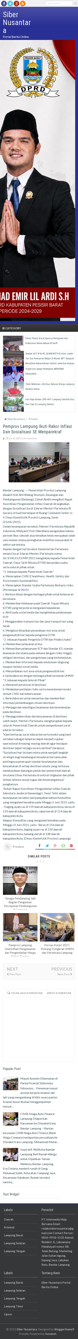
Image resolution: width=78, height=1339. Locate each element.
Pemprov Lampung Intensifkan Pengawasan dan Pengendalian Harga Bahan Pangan (20, 950)
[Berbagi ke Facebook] (39, 846)
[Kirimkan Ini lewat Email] (63, 846)
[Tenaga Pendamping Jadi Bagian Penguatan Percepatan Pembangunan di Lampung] (20, 893)
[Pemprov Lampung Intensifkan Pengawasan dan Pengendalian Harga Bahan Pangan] (20, 940)
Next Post (64, 974)
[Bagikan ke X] (47, 846)
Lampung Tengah (14, 1251)
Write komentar (58, 993)
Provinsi (18, 846)
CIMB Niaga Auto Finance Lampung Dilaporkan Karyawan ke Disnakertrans (38, 1118)
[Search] (75, 3)
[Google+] (16, 3)
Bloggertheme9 (64, 1329)
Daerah (8, 1219)
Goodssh (50, 1333)
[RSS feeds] (23, 3)
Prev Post (15, 974)
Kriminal (9, 1227)
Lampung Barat (13, 1235)
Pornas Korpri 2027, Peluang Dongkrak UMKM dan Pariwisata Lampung (57, 948)
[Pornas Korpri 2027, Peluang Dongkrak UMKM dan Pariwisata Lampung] (57, 940)
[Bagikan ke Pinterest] (71, 846)
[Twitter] (10, 3)
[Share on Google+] (55, 846)
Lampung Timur (13, 1306)
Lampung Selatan (14, 1243)
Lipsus (8, 1314)
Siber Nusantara (27, 1329)
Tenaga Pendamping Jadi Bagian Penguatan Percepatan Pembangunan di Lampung (20, 904)
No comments (30, 438)
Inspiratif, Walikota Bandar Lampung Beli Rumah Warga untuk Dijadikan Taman (38, 1154)
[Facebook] (4, 3)
